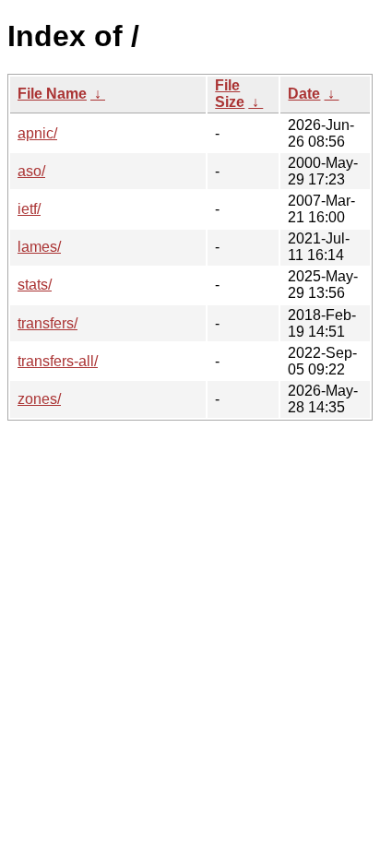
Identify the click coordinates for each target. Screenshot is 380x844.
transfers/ (47, 323)
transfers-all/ (58, 361)
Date (304, 93)
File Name (52, 93)
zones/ (39, 399)
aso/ (31, 171)
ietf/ (29, 209)
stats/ (35, 284)
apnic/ (37, 133)
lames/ (39, 247)
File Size (229, 93)
